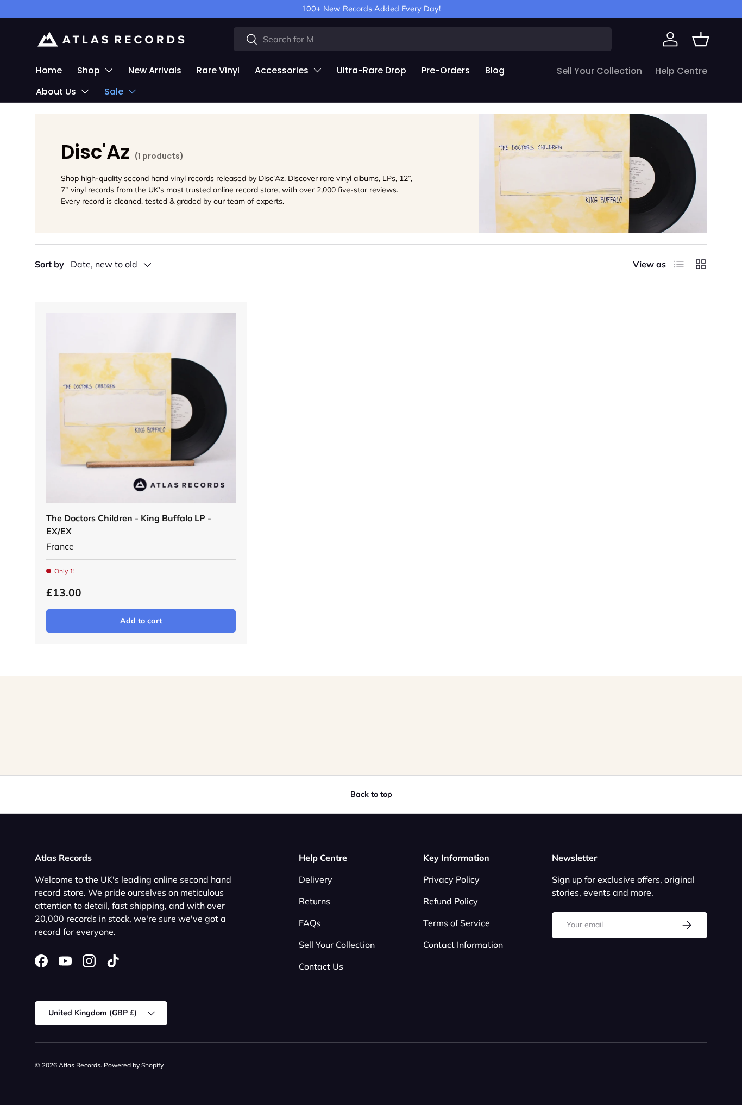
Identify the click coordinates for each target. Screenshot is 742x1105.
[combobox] (423, 39)
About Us (56, 91)
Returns (314, 901)
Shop (88, 70)
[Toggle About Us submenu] (84, 91)
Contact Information (463, 944)
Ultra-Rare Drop (371, 70)
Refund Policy (450, 901)
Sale (113, 91)
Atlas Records (79, 1065)
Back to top (371, 794)
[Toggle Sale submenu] (132, 91)
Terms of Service (456, 922)
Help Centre (681, 71)
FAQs (309, 922)
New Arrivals (154, 70)
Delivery (315, 879)
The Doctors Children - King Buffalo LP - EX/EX (128, 524)
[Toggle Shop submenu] (108, 70)
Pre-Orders (446, 70)
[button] (701, 39)
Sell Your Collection (599, 71)
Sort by (49, 264)
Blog (495, 70)
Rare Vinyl (218, 70)
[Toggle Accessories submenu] (317, 70)
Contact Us (321, 966)
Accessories (282, 70)
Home (49, 70)
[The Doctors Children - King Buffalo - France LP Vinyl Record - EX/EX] (141, 408)
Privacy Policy (451, 879)
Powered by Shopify (134, 1065)
